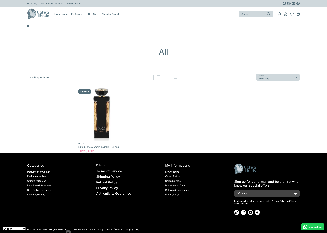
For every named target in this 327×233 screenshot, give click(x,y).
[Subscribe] (295, 193)
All (34, 25)
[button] (298, 14)
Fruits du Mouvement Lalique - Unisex (98, 146)
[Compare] (285, 14)
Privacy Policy (279, 201)
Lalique (81, 143)
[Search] (268, 14)
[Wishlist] (292, 14)
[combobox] (256, 14)
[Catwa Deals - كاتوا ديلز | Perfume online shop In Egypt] (38, 14)
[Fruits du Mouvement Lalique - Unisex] (103, 114)
